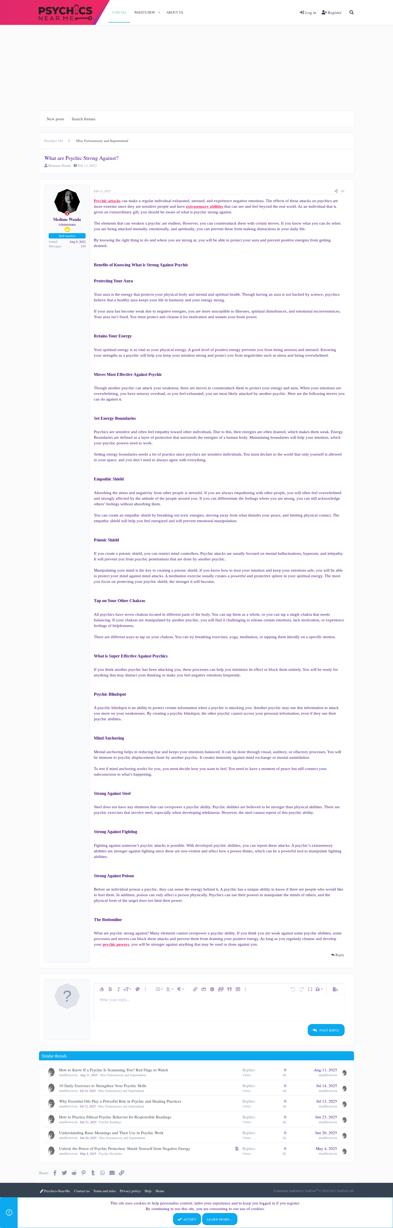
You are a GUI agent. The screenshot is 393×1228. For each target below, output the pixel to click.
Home (160, 1190)
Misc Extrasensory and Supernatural (123, 1075)
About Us (174, 12)
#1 (343, 191)
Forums (119, 12)
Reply (340, 954)
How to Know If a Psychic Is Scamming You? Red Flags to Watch (113, 1069)
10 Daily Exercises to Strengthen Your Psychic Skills (103, 1085)
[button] (159, 12)
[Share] (336, 191)
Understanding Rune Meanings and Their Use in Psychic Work (111, 1132)
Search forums (83, 118)
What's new (144, 12)
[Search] (351, 12)
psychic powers (116, 944)
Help (148, 1190)
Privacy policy (130, 1190)
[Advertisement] (196, 65)
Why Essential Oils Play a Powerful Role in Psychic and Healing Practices (120, 1101)
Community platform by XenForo (313, 1190)
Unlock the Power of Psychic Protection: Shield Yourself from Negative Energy (124, 1148)
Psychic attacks (107, 201)
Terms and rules (104, 1190)
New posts (55, 118)
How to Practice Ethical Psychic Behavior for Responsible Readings (115, 1116)
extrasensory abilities (204, 206)
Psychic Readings (110, 1122)
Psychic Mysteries (110, 1153)
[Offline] (67, 214)
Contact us (82, 1190)
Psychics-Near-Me (56, 1190)
